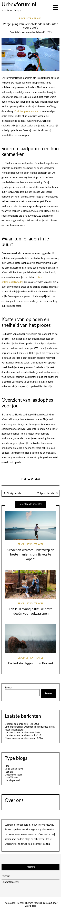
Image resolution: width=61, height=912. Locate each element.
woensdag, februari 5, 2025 (38, 32)
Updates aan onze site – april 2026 (23, 735)
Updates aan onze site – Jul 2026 (22, 724)
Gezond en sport (13, 775)
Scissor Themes (25, 903)
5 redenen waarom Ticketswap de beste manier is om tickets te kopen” (30, 555)
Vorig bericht (14, 493)
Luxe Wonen (11, 778)
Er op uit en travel (30, 19)
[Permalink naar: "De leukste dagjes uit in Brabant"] (30, 638)
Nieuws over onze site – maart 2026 (24, 738)
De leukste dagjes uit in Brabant (30, 663)
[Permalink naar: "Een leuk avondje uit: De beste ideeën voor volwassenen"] (30, 584)
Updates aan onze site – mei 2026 (22, 733)
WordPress (30, 906)
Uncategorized (12, 780)
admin (18, 32)
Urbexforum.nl (19, 4)
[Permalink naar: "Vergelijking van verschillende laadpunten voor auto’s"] (31, 55)
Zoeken (8, 688)
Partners (6, 876)
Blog (7, 766)
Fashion (9, 772)
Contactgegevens (10, 882)
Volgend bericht (46, 493)
